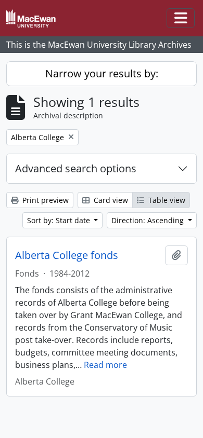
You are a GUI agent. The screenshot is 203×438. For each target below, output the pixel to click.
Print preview (44, 200)
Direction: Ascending (148, 220)
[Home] (35, 18)
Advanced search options (75, 168)
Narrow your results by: (101, 73)
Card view (110, 200)
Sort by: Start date (59, 220)
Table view (165, 200)
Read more (105, 365)
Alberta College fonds (66, 255)
